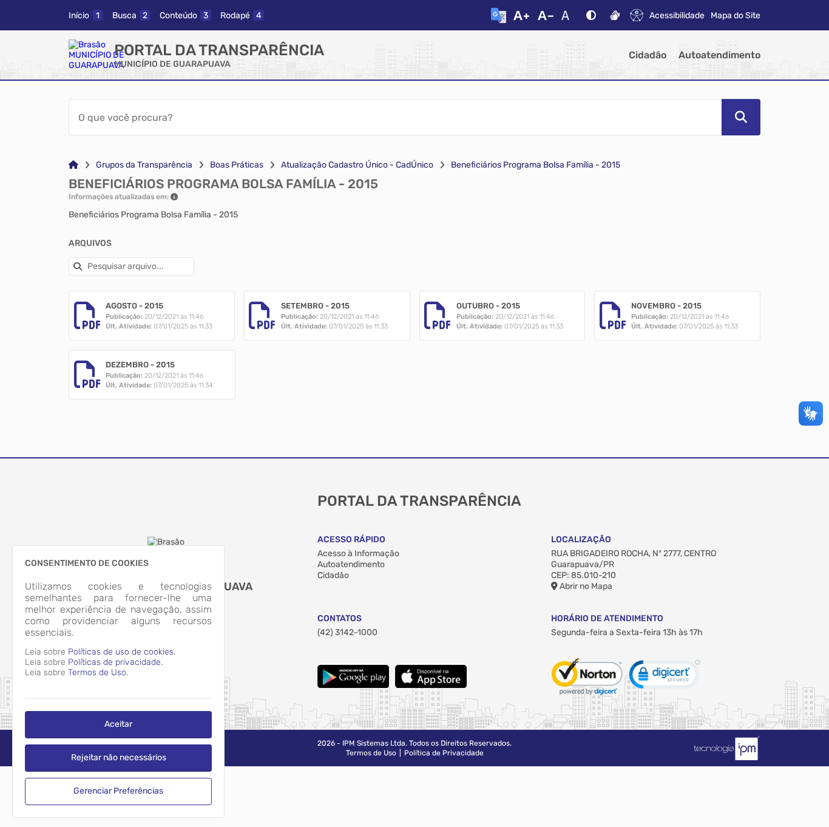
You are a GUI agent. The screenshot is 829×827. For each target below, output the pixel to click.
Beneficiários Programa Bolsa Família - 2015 (535, 165)
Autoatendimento (719, 55)
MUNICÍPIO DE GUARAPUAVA (172, 64)
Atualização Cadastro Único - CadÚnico (357, 165)
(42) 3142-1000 (347, 632)
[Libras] (615, 15)
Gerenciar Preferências (118, 791)
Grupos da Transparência (144, 165)
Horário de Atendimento (607, 618)
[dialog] (118, 681)
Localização (581, 539)
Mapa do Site (735, 15)
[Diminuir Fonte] (545, 15)
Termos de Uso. (98, 672)
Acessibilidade (677, 15)
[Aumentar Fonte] (521, 15)
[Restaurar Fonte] (569, 15)
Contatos (339, 618)
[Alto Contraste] (591, 15)
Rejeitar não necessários (118, 757)
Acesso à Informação (358, 553)
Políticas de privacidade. (115, 662)
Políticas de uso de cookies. (121, 652)
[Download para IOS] (431, 685)
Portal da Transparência (219, 50)
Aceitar (118, 724)
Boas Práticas (236, 165)
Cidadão (647, 55)
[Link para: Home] (73, 165)
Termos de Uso (371, 753)
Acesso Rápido (351, 539)
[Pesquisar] (741, 117)
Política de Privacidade (444, 753)
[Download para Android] (353, 685)
